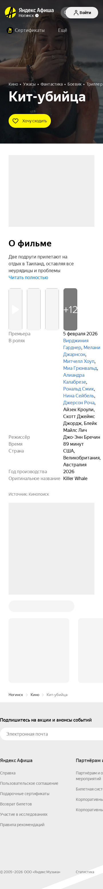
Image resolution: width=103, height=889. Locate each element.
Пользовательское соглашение (29, 696)
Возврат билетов (16, 717)
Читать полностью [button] (28, 277)
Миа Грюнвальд (80, 368)
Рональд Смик (78, 389)
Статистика (85, 785)
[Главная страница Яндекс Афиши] (10, 12)
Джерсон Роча (78, 402)
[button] (63, 30)
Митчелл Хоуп (78, 361)
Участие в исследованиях (23, 727)
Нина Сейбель (78, 396)
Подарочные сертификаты (24, 706)
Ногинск (16, 608)
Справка (7, 686)
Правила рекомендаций (22, 737)
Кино (35, 608)
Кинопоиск (39, 494)
